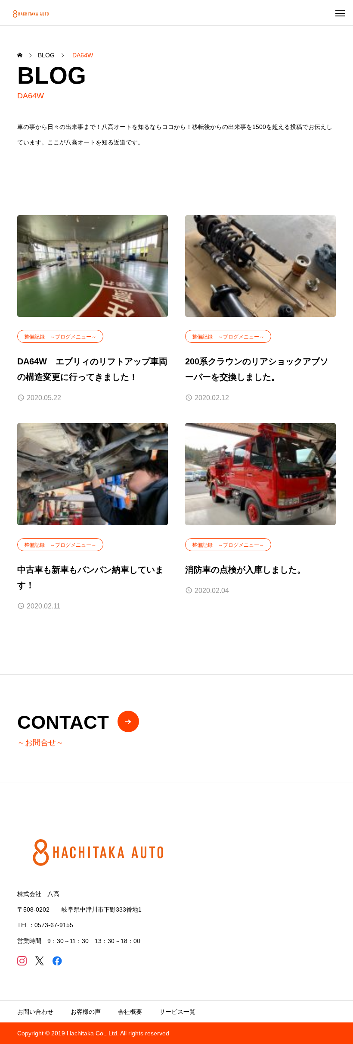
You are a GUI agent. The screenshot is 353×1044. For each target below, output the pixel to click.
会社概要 (130, 1011)
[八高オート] (31, 12)
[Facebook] (57, 960)
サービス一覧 (177, 1011)
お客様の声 (86, 1011)
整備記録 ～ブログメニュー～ (60, 337)
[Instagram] (21, 960)
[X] (39, 960)
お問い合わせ (35, 1011)
